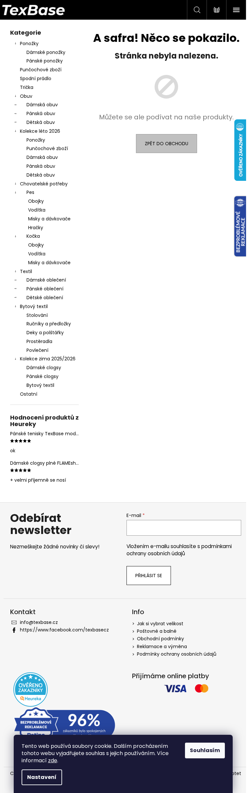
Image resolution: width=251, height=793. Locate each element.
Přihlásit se (148, 575)
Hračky (35, 227)
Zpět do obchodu (166, 143)
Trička (26, 87)
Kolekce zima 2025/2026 (47, 358)
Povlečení (37, 350)
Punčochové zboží (40, 69)
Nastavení (42, 777)
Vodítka (36, 210)
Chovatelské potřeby (44, 184)
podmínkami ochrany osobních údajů (179, 550)
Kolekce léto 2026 (40, 131)
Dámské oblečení (46, 280)
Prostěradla (39, 341)
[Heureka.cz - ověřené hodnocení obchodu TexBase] (30, 689)
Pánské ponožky (44, 61)
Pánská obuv (40, 113)
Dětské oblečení (44, 297)
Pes (30, 192)
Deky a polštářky (45, 332)
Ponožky (29, 43)
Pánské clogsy (42, 376)
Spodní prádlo (35, 78)
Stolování (37, 315)
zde (52, 760)
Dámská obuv (42, 104)
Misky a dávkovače (49, 218)
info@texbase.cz (39, 622)
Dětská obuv (40, 122)
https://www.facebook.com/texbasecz (64, 630)
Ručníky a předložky (48, 323)
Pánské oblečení (44, 288)
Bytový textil (34, 306)
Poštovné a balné (156, 631)
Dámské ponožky (45, 52)
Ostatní (28, 394)
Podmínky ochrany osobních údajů (176, 654)
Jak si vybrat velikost (160, 623)
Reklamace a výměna (162, 646)
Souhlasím (205, 750)
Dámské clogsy (43, 367)
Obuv (26, 96)
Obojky (36, 201)
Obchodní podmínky (160, 638)
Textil (26, 271)
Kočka (33, 236)
